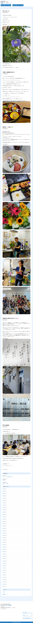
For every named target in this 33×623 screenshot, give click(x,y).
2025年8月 (4, 514)
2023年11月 (4, 558)
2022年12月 (4, 579)
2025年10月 (4, 509)
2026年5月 (4, 493)
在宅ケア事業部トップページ (26, 612)
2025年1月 (4, 530)
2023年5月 (4, 570)
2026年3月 (4, 498)
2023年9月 (4, 563)
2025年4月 (4, 523)
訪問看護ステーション (6, 594)
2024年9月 (4, 537)
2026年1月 (4, 502)
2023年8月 (4, 565)
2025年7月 (4, 516)
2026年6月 (4, 491)
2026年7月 (4, 488)
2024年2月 (4, 551)
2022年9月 (4, 586)
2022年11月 (4, 581)
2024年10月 (4, 535)
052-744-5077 (4, 608)
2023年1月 (4, 577)
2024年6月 (4, 544)
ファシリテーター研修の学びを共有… (8, 476)
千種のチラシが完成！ (6, 483)
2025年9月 (4, 512)
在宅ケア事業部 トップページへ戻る (18, 5)
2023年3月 (4, 574)
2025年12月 (4, 505)
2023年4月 (4, 572)
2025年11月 (4, 507)
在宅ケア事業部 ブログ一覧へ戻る (5, 5)
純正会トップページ (25, 615)
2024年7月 (4, 542)
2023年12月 (4, 556)
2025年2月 (4, 528)
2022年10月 (4, 584)
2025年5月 (4, 521)
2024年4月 (4, 549)
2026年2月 (4, 500)
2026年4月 (4, 495)
